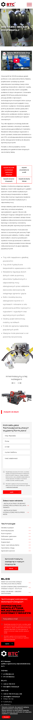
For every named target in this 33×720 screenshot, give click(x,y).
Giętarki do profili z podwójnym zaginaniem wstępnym (8, 171)
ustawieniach (14, 713)
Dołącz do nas (8, 699)
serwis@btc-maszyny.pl (11, 696)
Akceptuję (6, 717)
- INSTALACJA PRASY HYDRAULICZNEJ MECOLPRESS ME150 (14, 512)
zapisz (7, 643)
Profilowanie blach (7, 539)
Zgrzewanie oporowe (8, 551)
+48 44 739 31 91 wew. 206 (12, 694)
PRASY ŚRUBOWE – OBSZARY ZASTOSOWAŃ (11, 592)
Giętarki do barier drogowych (8, 180)
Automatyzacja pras (7, 530)
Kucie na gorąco (6, 533)
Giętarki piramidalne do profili (24, 170)
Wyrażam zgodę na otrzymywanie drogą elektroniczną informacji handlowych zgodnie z (18, 485)
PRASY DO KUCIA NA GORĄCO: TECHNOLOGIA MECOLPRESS (11, 583)
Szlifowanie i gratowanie (8, 536)
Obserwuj (7, 704)
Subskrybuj (7, 702)
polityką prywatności (12, 487)
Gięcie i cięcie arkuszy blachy (10, 545)
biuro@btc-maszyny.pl (11, 687)
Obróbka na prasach (7, 528)
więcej (11, 568)
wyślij (11, 492)
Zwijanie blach (5, 542)
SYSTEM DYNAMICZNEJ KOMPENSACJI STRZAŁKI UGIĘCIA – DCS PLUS (14, 587)
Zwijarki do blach (11, 412)
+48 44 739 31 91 (9, 684)
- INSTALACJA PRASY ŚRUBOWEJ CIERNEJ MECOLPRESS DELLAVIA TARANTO (14, 505)
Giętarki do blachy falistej (24, 180)
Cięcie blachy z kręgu (7, 548)
